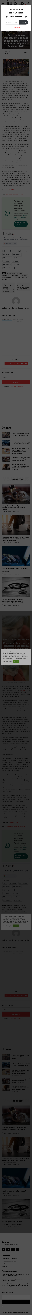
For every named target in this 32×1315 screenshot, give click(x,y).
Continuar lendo (16, 27)
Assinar (24, 22)
